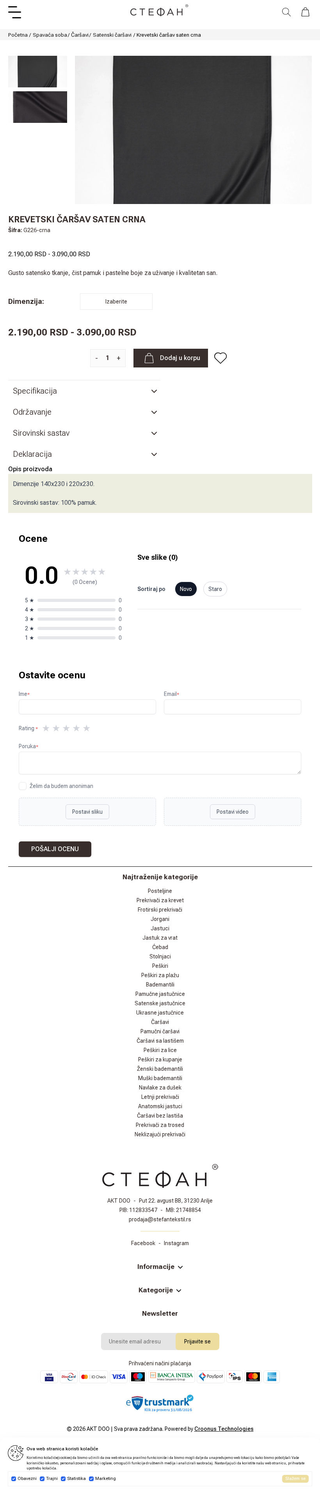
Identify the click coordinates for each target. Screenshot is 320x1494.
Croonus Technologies (224, 1429)
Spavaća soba (50, 35)
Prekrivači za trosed (160, 1125)
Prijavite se (197, 1341)
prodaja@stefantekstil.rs (160, 1219)
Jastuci (160, 928)
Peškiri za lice (160, 1050)
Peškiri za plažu (160, 975)
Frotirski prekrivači (160, 910)
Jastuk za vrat (160, 938)
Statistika (76, 1478)
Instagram (176, 1243)
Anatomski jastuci (160, 1106)
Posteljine (160, 891)
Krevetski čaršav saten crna (169, 35)
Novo (186, 589)
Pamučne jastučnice (160, 994)
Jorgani (160, 919)
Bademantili (160, 984)
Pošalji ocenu (55, 849)
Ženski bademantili (160, 1069)
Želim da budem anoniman (61, 786)
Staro (215, 589)
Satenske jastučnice (160, 1003)
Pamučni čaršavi (160, 1031)
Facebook (143, 1243)
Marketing (105, 1478)
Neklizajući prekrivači (160, 1134)
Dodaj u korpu (180, 358)
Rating (28, 728)
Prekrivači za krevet (160, 900)
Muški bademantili (160, 1078)
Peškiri (160, 966)
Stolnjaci (160, 956)
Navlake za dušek (160, 1087)
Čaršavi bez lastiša (160, 1116)
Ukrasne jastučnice (160, 1013)
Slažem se (295, 1478)
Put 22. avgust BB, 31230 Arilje (176, 1201)
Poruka (28, 746)
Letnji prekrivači (160, 1097)
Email (171, 694)
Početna (18, 35)
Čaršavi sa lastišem (160, 1041)
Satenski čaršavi (112, 35)
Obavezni (27, 1478)
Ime (24, 694)
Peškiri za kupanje (160, 1059)
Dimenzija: (26, 301)
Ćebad (160, 947)
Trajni (52, 1478)
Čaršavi (80, 35)
